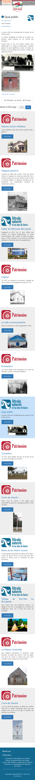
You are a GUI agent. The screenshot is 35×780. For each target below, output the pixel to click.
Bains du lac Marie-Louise (14, 550)
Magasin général (9, 171)
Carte (21, 107)
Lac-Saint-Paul (5, 20)
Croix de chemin (9, 497)
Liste (28, 107)
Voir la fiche (7, 136)
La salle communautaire (13, 322)
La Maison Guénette (11, 650)
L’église (5, 277)
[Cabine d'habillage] (10, 81)
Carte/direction (6, 26)
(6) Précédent (9, 100)
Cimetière (6, 453)
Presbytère (7, 366)
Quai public (7, 412)
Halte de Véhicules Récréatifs (16, 229)
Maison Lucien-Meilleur (13, 126)
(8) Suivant (27, 100)
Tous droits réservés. (8, 94)
